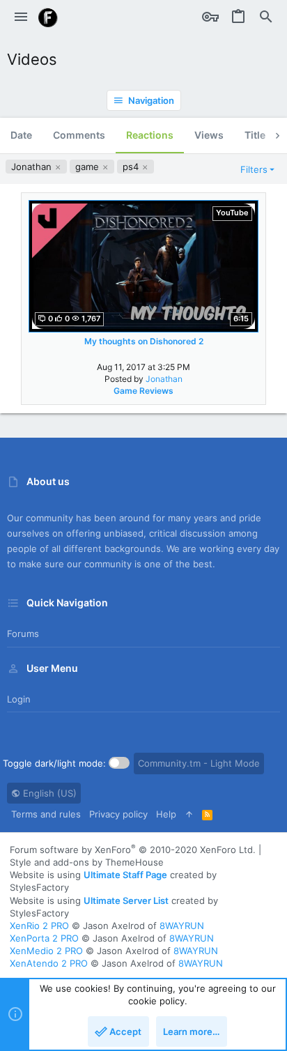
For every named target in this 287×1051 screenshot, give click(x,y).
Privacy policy (118, 814)
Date (21, 135)
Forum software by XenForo (133, 849)
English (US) (48, 793)
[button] (21, 17)
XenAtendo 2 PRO (49, 963)
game (88, 166)
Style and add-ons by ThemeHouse (87, 862)
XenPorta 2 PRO (44, 938)
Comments (79, 135)
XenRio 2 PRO (39, 925)
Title (255, 135)
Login (19, 699)
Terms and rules (46, 814)
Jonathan (32, 166)
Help (166, 814)
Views (209, 135)
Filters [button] (253, 169)
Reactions (149, 135)
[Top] (189, 814)
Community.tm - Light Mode (199, 763)
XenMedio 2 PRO (46, 950)
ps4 (132, 166)
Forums (23, 633)
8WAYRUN (182, 925)
